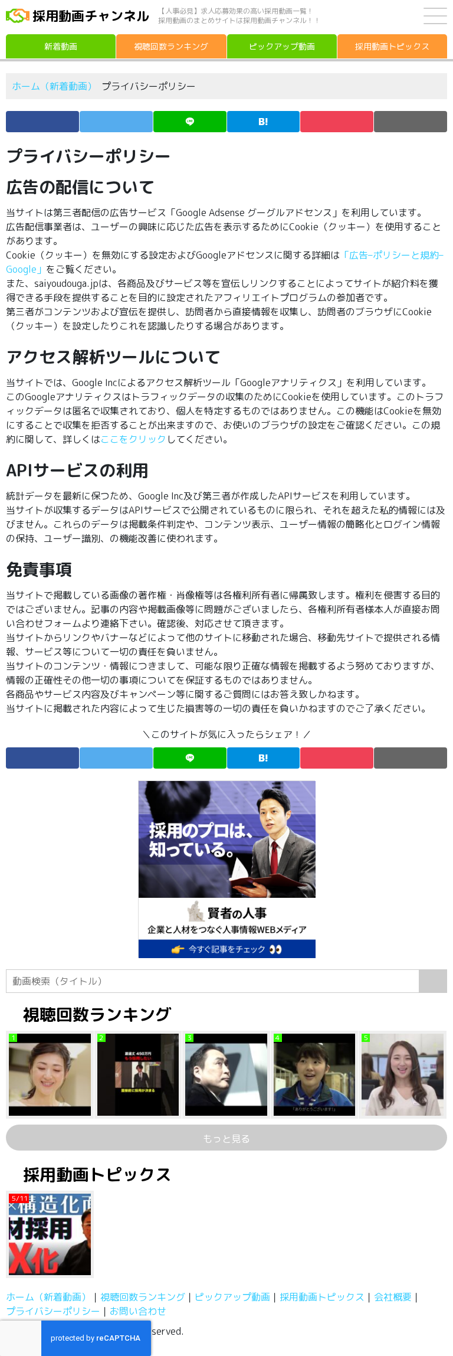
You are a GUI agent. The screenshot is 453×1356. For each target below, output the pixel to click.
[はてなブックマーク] (263, 121)
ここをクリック (133, 439)
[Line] (189, 121)
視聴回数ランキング (142, 1296)
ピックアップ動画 (232, 1296)
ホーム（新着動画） (54, 86)
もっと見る (226, 1138)
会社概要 (393, 1296)
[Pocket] (336, 121)
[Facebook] (42, 121)
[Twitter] (116, 121)
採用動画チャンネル (90, 15)
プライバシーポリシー (53, 1311)
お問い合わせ (138, 1311)
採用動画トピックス (322, 1296)
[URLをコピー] (410, 121)
